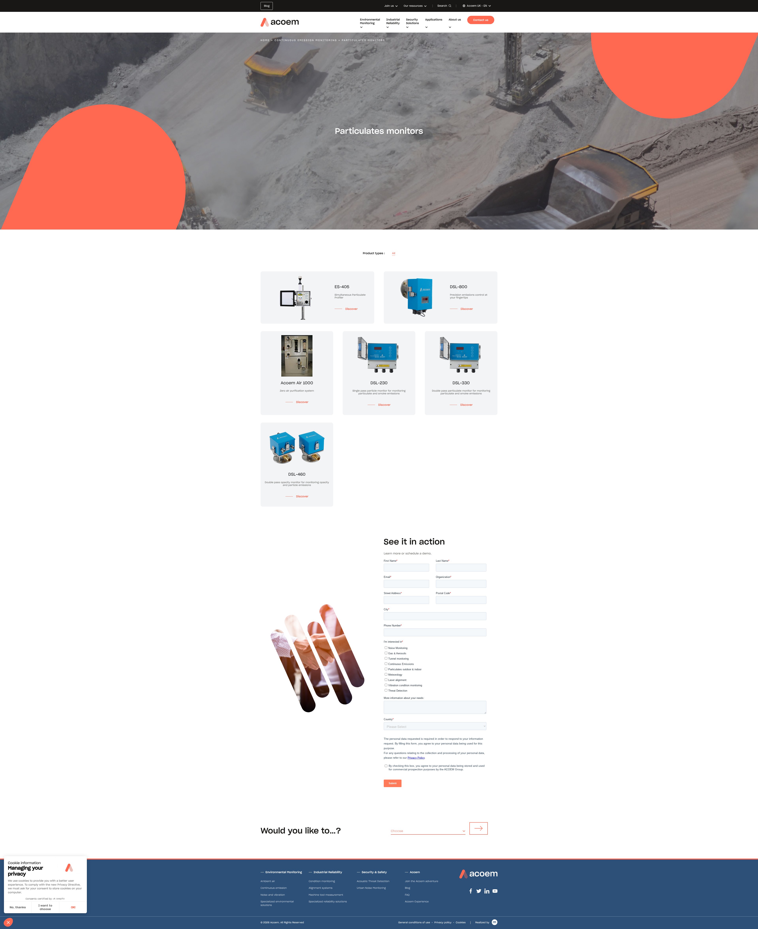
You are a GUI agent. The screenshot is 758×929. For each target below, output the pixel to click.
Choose (397, 831)
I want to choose (45, 907)
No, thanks (18, 907)
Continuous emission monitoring (306, 40)
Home (265, 40)
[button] (8, 922)
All (393, 253)
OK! (73, 907)
